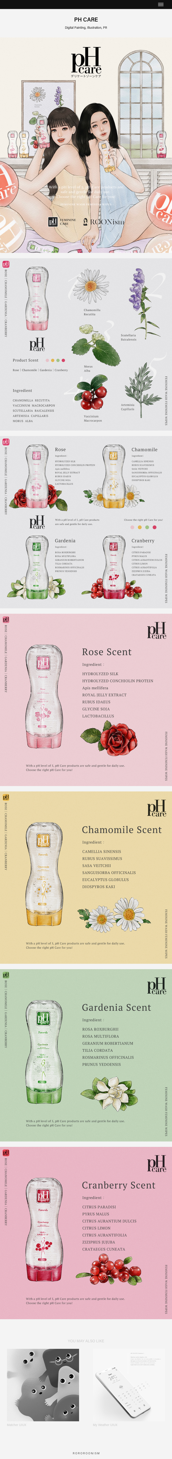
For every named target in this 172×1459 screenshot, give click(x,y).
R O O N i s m (91, 1453)
